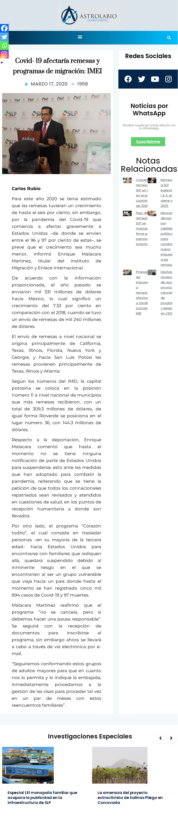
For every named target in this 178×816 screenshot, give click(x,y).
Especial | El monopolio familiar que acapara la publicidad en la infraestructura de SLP (42, 797)
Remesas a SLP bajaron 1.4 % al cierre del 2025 (168, 193)
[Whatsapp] (4, 45)
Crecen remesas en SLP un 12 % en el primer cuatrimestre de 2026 (146, 193)
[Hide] (1, 62)
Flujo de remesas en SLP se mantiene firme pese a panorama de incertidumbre (147, 228)
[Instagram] (4, 54)
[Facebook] (4, 28)
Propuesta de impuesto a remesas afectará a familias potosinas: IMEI (144, 293)
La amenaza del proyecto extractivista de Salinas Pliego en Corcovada (130, 797)
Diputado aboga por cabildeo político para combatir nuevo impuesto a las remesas (168, 239)
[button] (80, 36)
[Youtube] (154, 79)
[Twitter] (4, 37)
